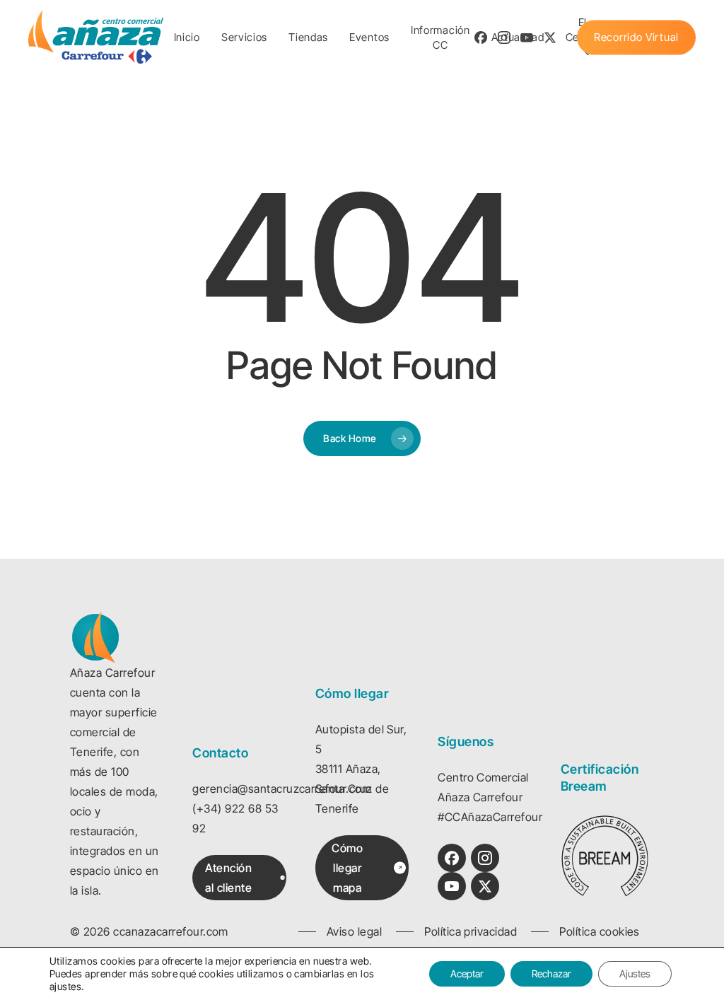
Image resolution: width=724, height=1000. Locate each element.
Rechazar (551, 973)
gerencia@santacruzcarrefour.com (281, 788)
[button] (244, 877)
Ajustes (634, 973)
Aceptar (467, 973)
